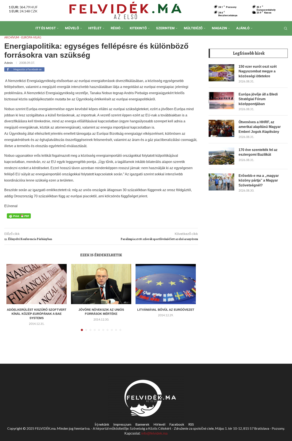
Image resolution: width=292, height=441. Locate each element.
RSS (191, 424)
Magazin (219, 28)
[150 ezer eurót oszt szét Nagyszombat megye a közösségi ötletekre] (221, 72)
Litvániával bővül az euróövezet (165, 309)
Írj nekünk (102, 424)
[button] (12, 300)
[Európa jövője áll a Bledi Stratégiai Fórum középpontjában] (221, 100)
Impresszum (122, 424)
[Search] (285, 28)
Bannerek (142, 424)
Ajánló (243, 28)
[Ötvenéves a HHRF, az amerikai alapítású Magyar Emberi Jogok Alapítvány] (221, 128)
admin (8, 62)
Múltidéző (193, 28)
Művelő (72, 28)
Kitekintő (138, 28)
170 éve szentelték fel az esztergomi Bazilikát (258, 152)
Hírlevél (159, 424)
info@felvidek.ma (154, 433)
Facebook (176, 424)
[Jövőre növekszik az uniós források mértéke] (101, 284)
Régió (116, 28)
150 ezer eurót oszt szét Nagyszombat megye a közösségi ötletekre (258, 71)
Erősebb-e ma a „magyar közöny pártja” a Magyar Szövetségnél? (259, 180)
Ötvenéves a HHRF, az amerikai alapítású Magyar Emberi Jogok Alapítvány (260, 126)
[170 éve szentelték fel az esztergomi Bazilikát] (221, 156)
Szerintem (165, 28)
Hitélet (95, 28)
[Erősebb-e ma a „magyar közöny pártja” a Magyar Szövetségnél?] (221, 181)
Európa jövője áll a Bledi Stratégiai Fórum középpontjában (258, 99)
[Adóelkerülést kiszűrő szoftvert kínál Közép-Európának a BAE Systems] (36, 284)
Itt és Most (45, 28)
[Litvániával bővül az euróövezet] (166, 284)
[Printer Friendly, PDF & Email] (19, 215)
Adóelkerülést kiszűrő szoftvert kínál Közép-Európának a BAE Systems (36, 314)
